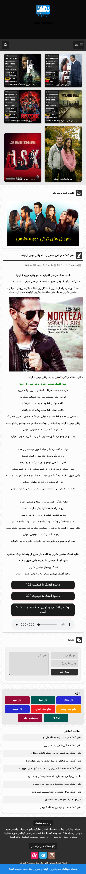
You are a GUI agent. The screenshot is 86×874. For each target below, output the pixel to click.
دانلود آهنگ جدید (45, 265)
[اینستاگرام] (51, 855)
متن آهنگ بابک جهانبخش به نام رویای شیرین (56, 784)
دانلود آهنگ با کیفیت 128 (43, 585)
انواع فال (56, 718)
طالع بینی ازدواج (43, 709)
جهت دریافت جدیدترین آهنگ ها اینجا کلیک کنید (43, 609)
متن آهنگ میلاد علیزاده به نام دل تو (62, 737)
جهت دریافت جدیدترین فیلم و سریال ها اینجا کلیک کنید (43, 869)
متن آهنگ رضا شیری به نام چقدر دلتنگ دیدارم (56, 753)
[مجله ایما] (43, 17)
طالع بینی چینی (68, 709)
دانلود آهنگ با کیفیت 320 (43, 596)
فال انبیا (43, 700)
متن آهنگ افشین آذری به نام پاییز (62, 745)
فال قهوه (17, 700)
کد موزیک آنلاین (30, 718)
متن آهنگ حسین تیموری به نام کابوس (60, 807)
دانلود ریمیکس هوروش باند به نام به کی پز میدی (54, 776)
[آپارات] (34, 855)
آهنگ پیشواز (51, 567)
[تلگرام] (43, 855)
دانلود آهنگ (62, 561)
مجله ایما (42, 22)
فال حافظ (68, 700)
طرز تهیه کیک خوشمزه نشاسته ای (63, 799)
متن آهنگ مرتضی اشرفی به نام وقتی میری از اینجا (47, 255)
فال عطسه (17, 709)
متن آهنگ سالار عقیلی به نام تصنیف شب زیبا (56, 792)
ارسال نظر (28, 265)
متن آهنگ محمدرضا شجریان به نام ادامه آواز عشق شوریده (50, 768)
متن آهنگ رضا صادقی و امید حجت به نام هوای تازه (53, 761)
